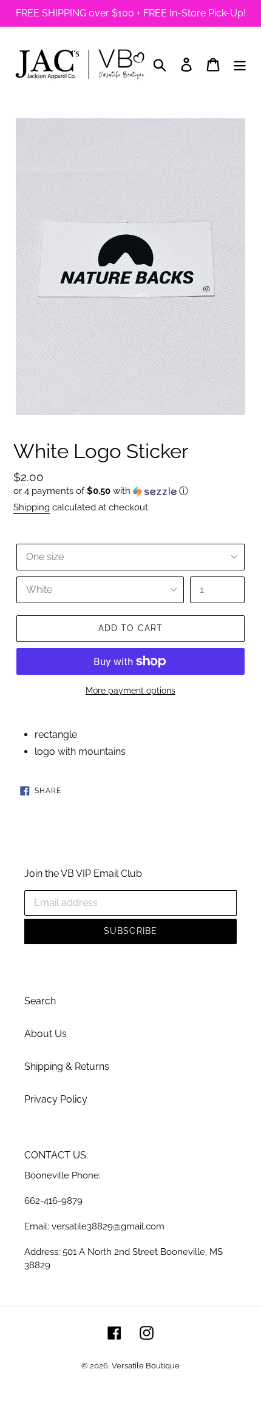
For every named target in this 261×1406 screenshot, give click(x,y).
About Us (45, 1033)
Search (40, 1001)
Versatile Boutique (146, 1365)
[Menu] (239, 64)
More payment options (130, 690)
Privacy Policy (55, 1099)
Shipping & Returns (66, 1066)
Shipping (31, 507)
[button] (130, 491)
